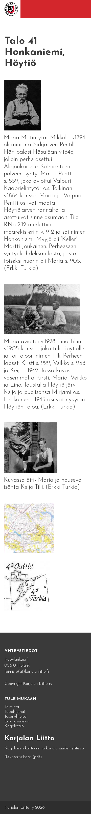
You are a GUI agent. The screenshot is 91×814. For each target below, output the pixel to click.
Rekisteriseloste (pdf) (23, 757)
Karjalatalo (14, 726)
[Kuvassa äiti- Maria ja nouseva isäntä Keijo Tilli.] (30, 447)
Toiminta (12, 707)
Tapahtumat (15, 712)
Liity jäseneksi (17, 721)
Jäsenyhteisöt (16, 716)
